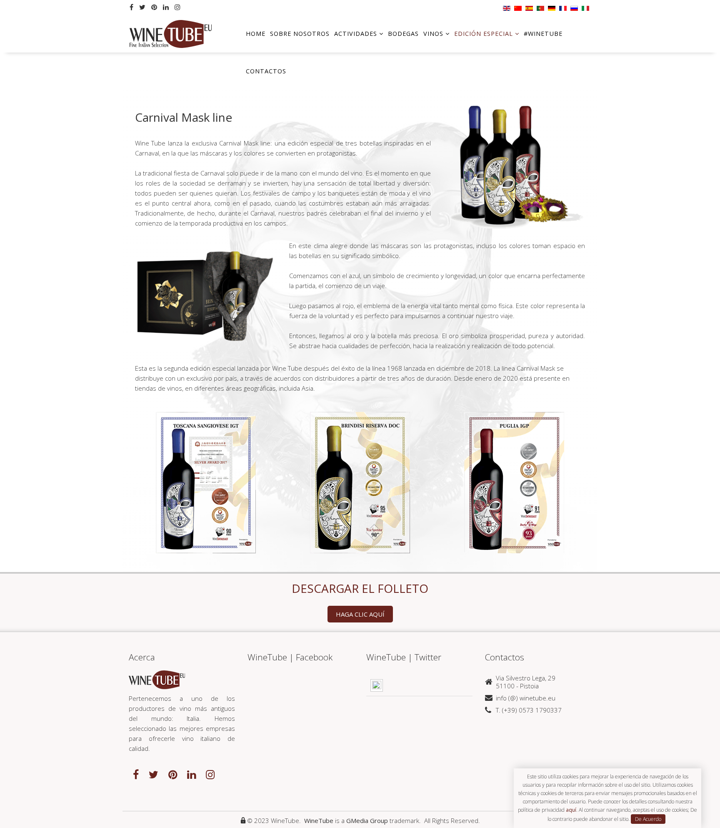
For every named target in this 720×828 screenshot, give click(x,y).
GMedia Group (367, 820)
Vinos (433, 34)
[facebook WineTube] (136, 774)
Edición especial (483, 34)
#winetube (543, 34)
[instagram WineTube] (210, 774)
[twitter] (142, 7)
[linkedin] (166, 7)
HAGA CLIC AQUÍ (360, 614)
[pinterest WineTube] (172, 774)
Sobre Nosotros (300, 34)
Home (255, 34)
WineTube (318, 820)
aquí (571, 809)
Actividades (355, 34)
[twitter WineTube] (153, 774)
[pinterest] (154, 7)
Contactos (266, 71)
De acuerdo (648, 819)
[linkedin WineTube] (191, 774)
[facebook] (131, 7)
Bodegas (403, 34)
